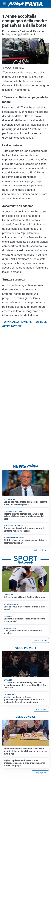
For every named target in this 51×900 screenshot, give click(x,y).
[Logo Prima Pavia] (25, 3)
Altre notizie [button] (40, 550)
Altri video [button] (41, 709)
